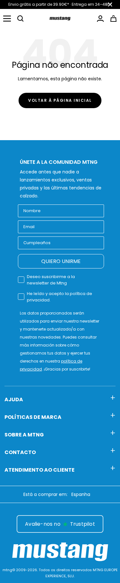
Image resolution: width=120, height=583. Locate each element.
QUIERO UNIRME (61, 261)
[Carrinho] (113, 18)
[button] (20, 18)
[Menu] (7, 18)
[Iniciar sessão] (100, 18)
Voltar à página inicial (60, 100)
